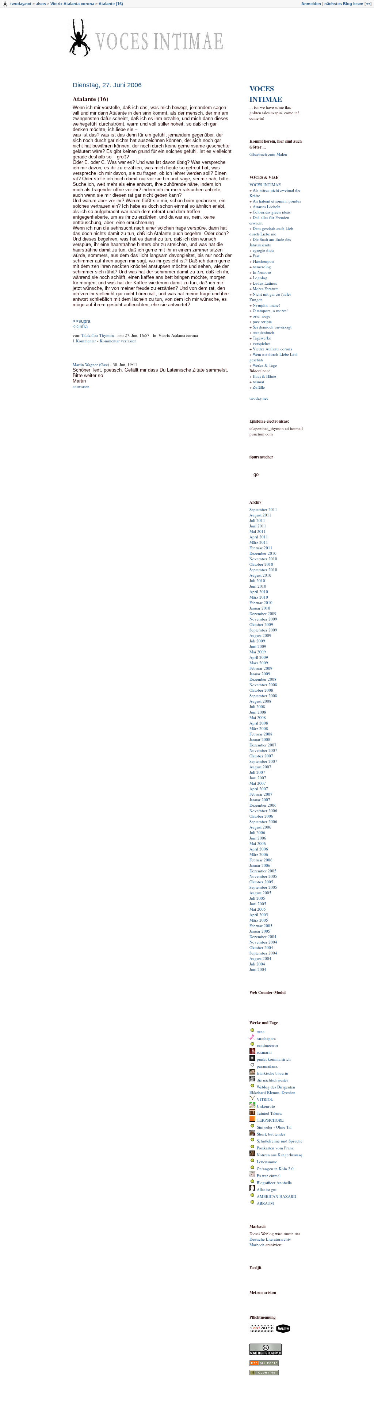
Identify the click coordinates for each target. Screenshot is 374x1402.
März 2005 (258, 920)
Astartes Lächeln (266, 206)
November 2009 (263, 619)
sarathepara (266, 1038)
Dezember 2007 (262, 745)
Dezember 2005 (262, 870)
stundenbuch (263, 332)
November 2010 (263, 558)
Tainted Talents (269, 1113)
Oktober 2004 (261, 947)
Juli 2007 (257, 772)
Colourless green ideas (271, 212)
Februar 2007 (260, 794)
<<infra (80, 326)
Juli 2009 (257, 641)
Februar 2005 (260, 925)
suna (260, 1031)
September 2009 (263, 630)
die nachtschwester (272, 1080)
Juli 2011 (257, 520)
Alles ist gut (266, 1189)
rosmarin (264, 1052)
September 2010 (263, 569)
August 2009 (260, 635)
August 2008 (260, 701)
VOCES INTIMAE (265, 93)
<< (368, 3)
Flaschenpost (263, 261)
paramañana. (267, 1066)
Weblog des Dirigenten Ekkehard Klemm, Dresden (272, 1089)
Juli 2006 (257, 832)
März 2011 (258, 542)
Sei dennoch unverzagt (272, 327)
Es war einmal (268, 1175)
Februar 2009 (260, 668)
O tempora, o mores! (270, 310)
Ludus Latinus (265, 283)
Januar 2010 (259, 608)
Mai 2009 (257, 651)
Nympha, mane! (266, 305)
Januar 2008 (259, 739)
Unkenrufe (266, 1106)
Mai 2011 (257, 531)
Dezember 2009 (262, 613)
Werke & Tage (265, 365)
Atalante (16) (111, 3)
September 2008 (263, 695)
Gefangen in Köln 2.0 (275, 1168)
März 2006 (258, 854)
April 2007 (258, 788)
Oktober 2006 (261, 816)
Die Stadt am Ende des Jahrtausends (270, 242)
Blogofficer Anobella (274, 1182)
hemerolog (262, 266)
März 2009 (258, 662)
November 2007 (263, 750)
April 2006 (258, 849)
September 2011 (263, 509)
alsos (41, 3)
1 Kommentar (84, 340)
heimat (258, 381)
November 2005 (263, 876)
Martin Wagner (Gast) (91, 364)
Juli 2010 (257, 580)
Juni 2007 (257, 777)
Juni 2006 (257, 838)
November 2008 (263, 684)
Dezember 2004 (262, 936)
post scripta (262, 321)
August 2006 (260, 827)
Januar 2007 (259, 799)
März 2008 (258, 728)
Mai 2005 (257, 909)
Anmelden (311, 3)
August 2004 (260, 958)
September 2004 (263, 953)
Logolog (260, 277)
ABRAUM (265, 1203)
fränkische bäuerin (272, 1073)
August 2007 (260, 766)
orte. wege (261, 316)
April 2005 (258, 914)
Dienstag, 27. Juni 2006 (107, 85)
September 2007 (263, 761)
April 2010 (258, 591)
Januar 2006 (259, 865)
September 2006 (263, 821)
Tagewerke (262, 338)
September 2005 (263, 887)
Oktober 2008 (261, 690)
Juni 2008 (257, 712)
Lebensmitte (267, 1161)
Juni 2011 (257, 526)
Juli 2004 (257, 964)
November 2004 (263, 942)
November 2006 (263, 810)
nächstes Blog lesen (343, 3)
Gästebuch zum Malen (268, 154)
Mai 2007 (257, 783)
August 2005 (260, 892)
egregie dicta (263, 250)
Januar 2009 (259, 673)
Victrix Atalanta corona (72, 3)
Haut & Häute (264, 376)
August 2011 (260, 515)
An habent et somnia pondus (277, 201)
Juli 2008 (257, 706)
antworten (81, 386)
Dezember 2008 (262, 679)
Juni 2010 (257, 586)
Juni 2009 (257, 646)
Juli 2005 (257, 898)
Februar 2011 (260, 547)
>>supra (81, 321)
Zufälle (259, 387)
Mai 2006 (257, 843)
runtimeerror (267, 1045)
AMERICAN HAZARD (276, 1196)
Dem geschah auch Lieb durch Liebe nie (271, 231)
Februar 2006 (260, 860)
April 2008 (258, 723)
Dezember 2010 (262, 553)
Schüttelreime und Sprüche (279, 1141)
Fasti (256, 255)
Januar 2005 (259, 931)
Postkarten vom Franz (275, 1148)
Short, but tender (271, 1134)
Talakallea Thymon (97, 335)
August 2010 (260, 575)
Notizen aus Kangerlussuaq (279, 1154)
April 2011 (258, 536)
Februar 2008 (260, 734)
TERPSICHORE (270, 1120)
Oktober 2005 (261, 881)
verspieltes (261, 343)
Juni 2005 (257, 903)
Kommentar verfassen (118, 340)
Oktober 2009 (261, 624)
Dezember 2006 (262, 805)
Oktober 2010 (261, 564)
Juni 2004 (257, 969)
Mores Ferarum (266, 288)
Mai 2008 (257, 717)
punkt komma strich (274, 1059)
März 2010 (258, 597)
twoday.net (20, 3)
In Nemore (262, 272)
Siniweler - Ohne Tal (274, 1127)
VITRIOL (265, 1099)
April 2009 (258, 657)
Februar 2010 (260, 602)
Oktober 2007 (261, 755)
